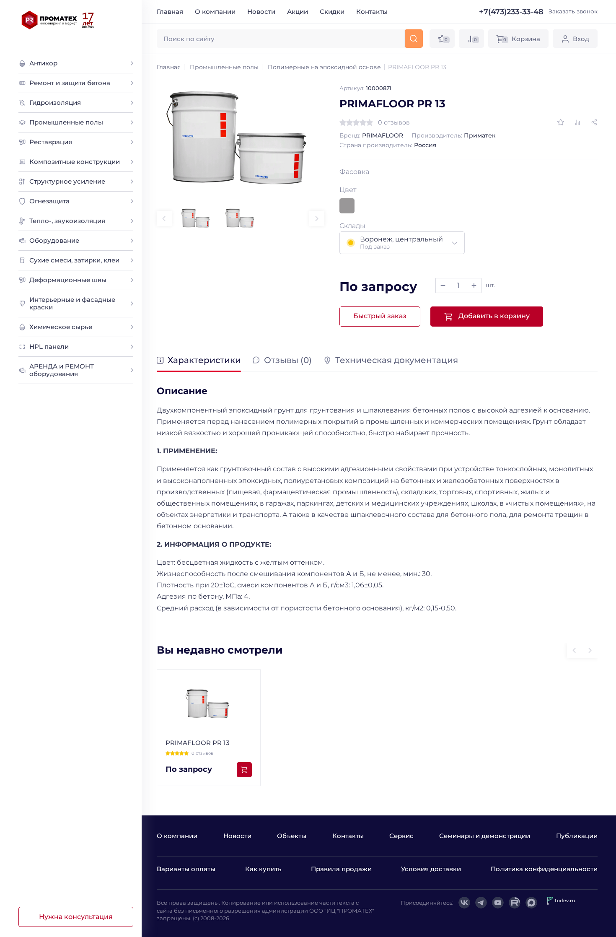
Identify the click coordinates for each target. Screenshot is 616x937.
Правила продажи (341, 869)
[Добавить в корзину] (244, 769)
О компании (215, 12)
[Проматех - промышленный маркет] (58, 19)
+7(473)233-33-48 (511, 12)
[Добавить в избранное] (560, 122)
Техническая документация (396, 360)
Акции (297, 12)
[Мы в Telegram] (481, 902)
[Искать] (413, 38)
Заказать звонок (573, 11)
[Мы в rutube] (514, 902)
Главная (170, 12)
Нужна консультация (76, 917)
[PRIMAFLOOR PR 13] (240, 139)
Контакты (372, 12)
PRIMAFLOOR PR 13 (198, 743)
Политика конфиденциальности (544, 869)
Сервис (401, 836)
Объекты (291, 836)
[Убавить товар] (443, 285)
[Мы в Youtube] (498, 902)
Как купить (263, 869)
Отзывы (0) (288, 360)
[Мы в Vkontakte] (464, 902)
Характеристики (204, 360)
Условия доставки (431, 869)
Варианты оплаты (186, 869)
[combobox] (402, 242)
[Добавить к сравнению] (577, 122)
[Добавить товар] (474, 285)
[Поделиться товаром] (594, 122)
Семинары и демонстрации (484, 836)
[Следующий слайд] (316, 218)
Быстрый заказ (379, 316)
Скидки (332, 12)
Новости (261, 12)
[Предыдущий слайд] (164, 218)
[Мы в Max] (531, 902)
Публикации (577, 836)
